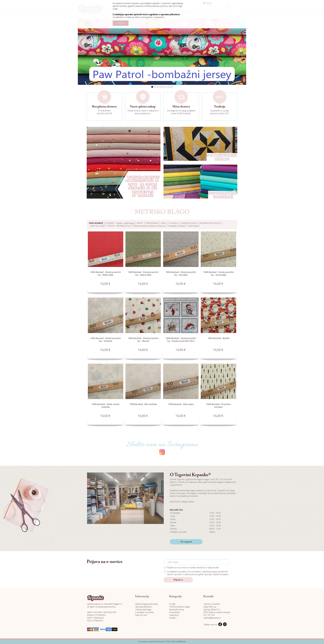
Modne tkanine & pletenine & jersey (149, 225)
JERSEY (140, 223)
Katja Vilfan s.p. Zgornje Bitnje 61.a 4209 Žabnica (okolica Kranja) (216, 609)
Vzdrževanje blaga (143, 609)
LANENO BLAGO (188, 223)
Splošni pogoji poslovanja (146, 604)
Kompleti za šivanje (176, 225)
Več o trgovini (186, 542)
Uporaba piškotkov (143, 606)
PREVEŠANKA (152, 223)
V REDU (120, 23)
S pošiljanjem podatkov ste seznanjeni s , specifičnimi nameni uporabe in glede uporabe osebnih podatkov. (198, 573)
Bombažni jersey (176, 609)
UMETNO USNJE (97, 225)
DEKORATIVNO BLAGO (209, 223)
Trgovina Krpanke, (211, 604)
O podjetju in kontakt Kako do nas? (144, 613)
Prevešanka (174, 612)
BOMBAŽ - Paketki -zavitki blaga (120, 223)
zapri (208, 3)
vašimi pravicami (191, 574)
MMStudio (182, 641)
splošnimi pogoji (210, 571)
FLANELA (173, 223)
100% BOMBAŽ (96, 223)
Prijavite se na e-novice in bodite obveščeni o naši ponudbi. (193, 567)
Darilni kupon (194, 225)
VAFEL (164, 223)
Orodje (172, 604)
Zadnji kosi (174, 615)
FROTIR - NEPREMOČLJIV (119, 225)
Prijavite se (178, 580)
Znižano (172, 617)
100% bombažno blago (179, 606)
